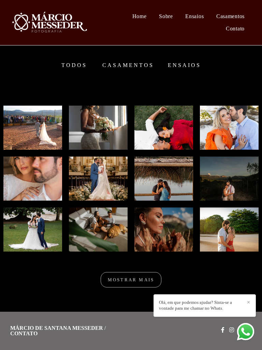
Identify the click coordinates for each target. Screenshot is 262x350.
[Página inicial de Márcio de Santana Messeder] (52, 22)
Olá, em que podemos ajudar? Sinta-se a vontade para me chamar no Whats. (195, 305)
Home (139, 16)
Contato (235, 28)
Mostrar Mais (131, 279)
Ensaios (194, 16)
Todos (74, 65)
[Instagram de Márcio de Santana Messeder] (231, 330)
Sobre (166, 16)
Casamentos (230, 16)
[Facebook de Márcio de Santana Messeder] (222, 330)
